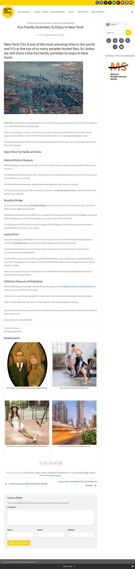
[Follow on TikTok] (106, 3)
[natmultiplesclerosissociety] (118, 71)
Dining (45, 12)
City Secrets (32, 23)
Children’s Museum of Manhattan (77, 286)
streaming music (19, 243)
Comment (11, 507)
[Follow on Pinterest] (122, 3)
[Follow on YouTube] (131, 3)
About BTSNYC (98, 12)
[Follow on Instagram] (101, 3)
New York (8, 123)
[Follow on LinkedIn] (127, 3)
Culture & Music (44, 23)
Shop (71, 12)
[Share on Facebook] (41, 463)
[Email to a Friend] (51, 463)
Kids (51, 475)
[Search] (132, 11)
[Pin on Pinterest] (55, 463)
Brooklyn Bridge (38, 205)
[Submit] (128, 32)
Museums (57, 475)
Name (10, 530)
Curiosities (82, 12)
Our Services (24, 12)
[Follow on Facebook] (97, 3)
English (113, 24)
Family (46, 475)
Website (71, 530)
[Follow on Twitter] (114, 3)
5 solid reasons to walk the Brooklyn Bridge (27, 483)
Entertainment (57, 12)
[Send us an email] (118, 3)
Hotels (37, 12)
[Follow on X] (110, 3)
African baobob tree (66, 190)
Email (40, 530)
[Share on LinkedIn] (60, 463)
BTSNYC (62, 35)
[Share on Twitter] (46, 463)
